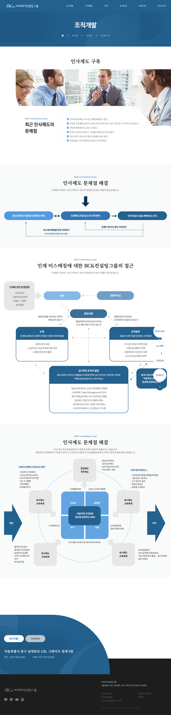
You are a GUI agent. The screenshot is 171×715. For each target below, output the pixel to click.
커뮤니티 (142, 5)
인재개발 (88, 5)
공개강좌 (123, 5)
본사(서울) (14, 638)
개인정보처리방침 (144, 693)
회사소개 (161, 5)
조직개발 (69, 5)
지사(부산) (35, 638)
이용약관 (141, 697)
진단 (106, 5)
